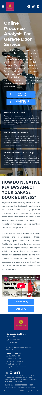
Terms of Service (10, 387)
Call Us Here (14, 342)
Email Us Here (14, 339)
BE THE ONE (11, 337)
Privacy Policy (22, 387)
